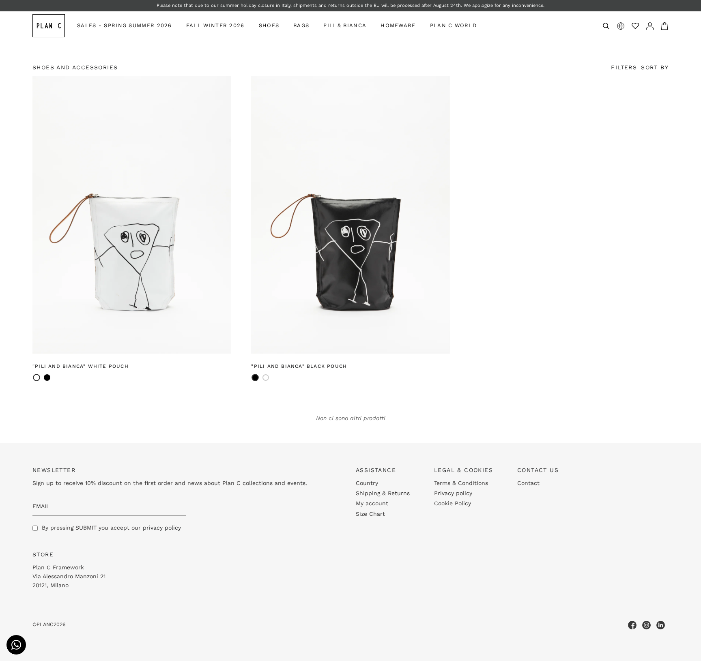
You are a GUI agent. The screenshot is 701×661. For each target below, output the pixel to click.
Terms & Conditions (461, 483)
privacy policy (162, 527)
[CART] (664, 25)
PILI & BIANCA (344, 25)
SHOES (269, 25)
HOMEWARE (398, 25)
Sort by (655, 67)
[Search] (606, 25)
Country (367, 483)
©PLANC (43, 624)
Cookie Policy (452, 503)
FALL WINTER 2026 (215, 25)
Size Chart (370, 514)
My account (372, 503)
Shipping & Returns (383, 493)
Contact (528, 483)
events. (297, 483)
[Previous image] (43, 214)
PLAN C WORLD (453, 25)
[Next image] (220, 214)
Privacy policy (453, 493)
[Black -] (47, 377)
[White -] (265, 377)
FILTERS (624, 67)
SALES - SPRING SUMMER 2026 (124, 25)
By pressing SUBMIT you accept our (111, 527)
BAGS (301, 25)
